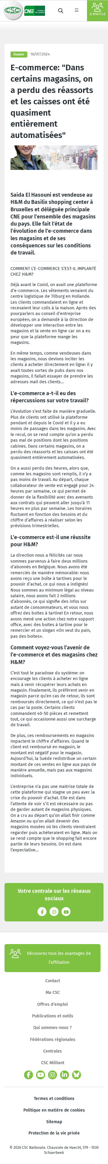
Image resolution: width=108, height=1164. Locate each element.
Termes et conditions (54, 1098)
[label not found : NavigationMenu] (76, 10)
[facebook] (28, 1074)
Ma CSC (53, 992)
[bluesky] (76, 1074)
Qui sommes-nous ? (52, 1027)
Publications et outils (52, 1016)
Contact (52, 980)
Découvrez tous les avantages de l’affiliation (59, 958)
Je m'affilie (98, 14)
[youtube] (40, 1074)
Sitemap (54, 1121)
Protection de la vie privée (54, 1133)
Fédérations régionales (52, 1039)
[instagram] (52, 1074)
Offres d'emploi (52, 1004)
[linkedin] (64, 1074)
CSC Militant (52, 1062)
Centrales (52, 1051)
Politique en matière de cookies (54, 1110)
